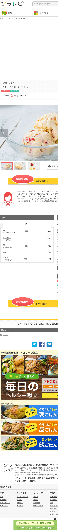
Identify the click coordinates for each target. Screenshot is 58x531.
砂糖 (4, 252)
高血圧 (35, 497)
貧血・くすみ (5, 503)
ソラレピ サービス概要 (25, 478)
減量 (51, 503)
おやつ (19, 500)
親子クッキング (22, 497)
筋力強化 (53, 497)
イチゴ (5, 258)
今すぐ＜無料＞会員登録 (25, 481)
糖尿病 (35, 500)
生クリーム (7, 238)
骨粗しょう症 (38, 506)
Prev (4, 133)
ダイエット (4, 506)
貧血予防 (53, 500)
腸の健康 (3, 500)
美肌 (1, 497)
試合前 (52, 512)
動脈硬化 (36, 503)
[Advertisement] (29, 49)
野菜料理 (20, 506)
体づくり (20, 503)
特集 (10, 13)
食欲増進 (53, 509)
